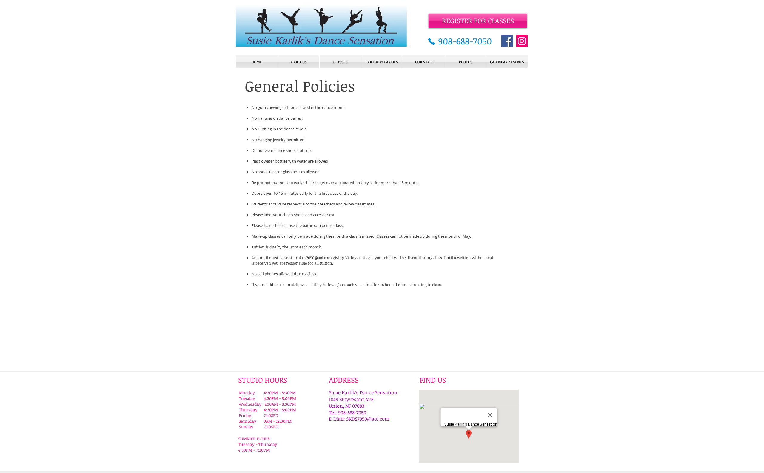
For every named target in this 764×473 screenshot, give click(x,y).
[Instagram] (522, 41)
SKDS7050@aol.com (367, 418)
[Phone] (431, 41)
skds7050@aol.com (315, 257)
